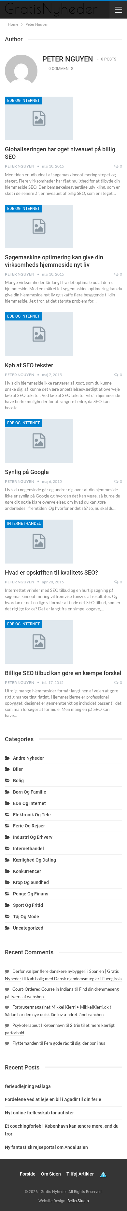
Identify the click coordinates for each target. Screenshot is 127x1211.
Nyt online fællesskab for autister (39, 1112)
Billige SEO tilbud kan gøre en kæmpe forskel (63, 673)
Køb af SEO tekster (29, 365)
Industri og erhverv (32, 837)
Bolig (18, 780)
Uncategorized (28, 928)
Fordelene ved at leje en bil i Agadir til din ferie (53, 1099)
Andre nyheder (28, 758)
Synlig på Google (27, 472)
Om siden (51, 1174)
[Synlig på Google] (39, 441)
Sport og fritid (28, 905)
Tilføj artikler (80, 1174)
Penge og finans (30, 893)
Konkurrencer (27, 871)
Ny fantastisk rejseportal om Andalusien (46, 1147)
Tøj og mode (26, 916)
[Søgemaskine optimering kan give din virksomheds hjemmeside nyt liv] (39, 226)
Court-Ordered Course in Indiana (43, 989)
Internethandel (24, 523)
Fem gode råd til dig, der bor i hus (74, 1043)
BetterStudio (78, 1201)
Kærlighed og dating (34, 860)
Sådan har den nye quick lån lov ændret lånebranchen (54, 1014)
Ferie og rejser (29, 825)
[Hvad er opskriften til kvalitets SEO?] (39, 541)
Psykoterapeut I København (38, 1025)
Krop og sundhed (31, 882)
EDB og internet (23, 100)
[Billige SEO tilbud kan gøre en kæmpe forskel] (39, 642)
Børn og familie (29, 792)
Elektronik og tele (32, 814)
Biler (18, 769)
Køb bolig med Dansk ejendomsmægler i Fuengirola (74, 978)
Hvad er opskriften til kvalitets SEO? (51, 572)
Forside (27, 1174)
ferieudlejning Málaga (28, 1086)
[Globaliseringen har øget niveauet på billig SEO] (39, 118)
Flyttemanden (25, 1043)
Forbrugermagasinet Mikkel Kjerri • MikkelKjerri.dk (60, 1007)
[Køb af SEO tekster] (39, 334)
